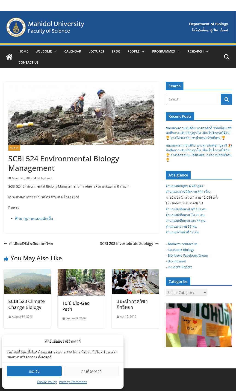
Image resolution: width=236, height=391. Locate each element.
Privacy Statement (73, 382)
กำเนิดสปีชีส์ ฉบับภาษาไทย (31, 243)
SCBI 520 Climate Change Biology (26, 304)
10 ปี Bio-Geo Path (76, 306)
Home (23, 51)
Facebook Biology (181, 249)
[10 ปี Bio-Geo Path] (81, 272)
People (133, 51)
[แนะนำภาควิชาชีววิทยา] (135, 272)
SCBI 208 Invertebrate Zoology (126, 243)
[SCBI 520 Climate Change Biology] (27, 272)
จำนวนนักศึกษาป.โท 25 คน (185, 215)
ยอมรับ (34, 371)
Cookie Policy (47, 382)
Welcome (44, 51)
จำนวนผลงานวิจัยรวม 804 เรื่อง (188, 191)
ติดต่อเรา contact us (183, 244)
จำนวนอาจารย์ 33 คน (181, 226)
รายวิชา (14, 148)
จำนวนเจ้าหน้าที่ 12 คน (182, 232)
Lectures (96, 51)
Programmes (163, 51)
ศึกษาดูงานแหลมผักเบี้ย (34, 218)
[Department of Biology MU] (9, 56)
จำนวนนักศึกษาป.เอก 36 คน (186, 220)
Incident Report (180, 267)
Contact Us (28, 62)
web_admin (45, 178)
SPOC (116, 51)
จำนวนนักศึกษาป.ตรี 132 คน (186, 209)
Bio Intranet (177, 261)
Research (195, 51)
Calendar (72, 51)
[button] (54, 51)
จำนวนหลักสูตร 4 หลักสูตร (185, 186)
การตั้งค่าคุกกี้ (91, 371)
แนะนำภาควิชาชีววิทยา (132, 304)
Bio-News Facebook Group (188, 255)
